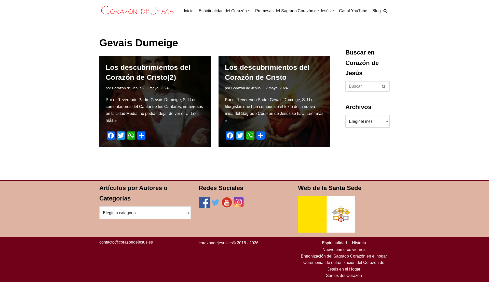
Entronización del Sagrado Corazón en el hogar (344, 256)
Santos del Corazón (344, 275)
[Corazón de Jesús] (137, 11)
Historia (359, 243)
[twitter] (215, 207)
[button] (385, 11)
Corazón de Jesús (126, 88)
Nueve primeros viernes (343, 249)
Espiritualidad (334, 243)
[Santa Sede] (326, 231)
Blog (376, 11)
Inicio (189, 11)
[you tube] (227, 207)
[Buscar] (384, 86)
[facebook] (204, 207)
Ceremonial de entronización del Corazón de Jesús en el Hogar (343, 265)
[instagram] (239, 207)
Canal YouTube (353, 11)
